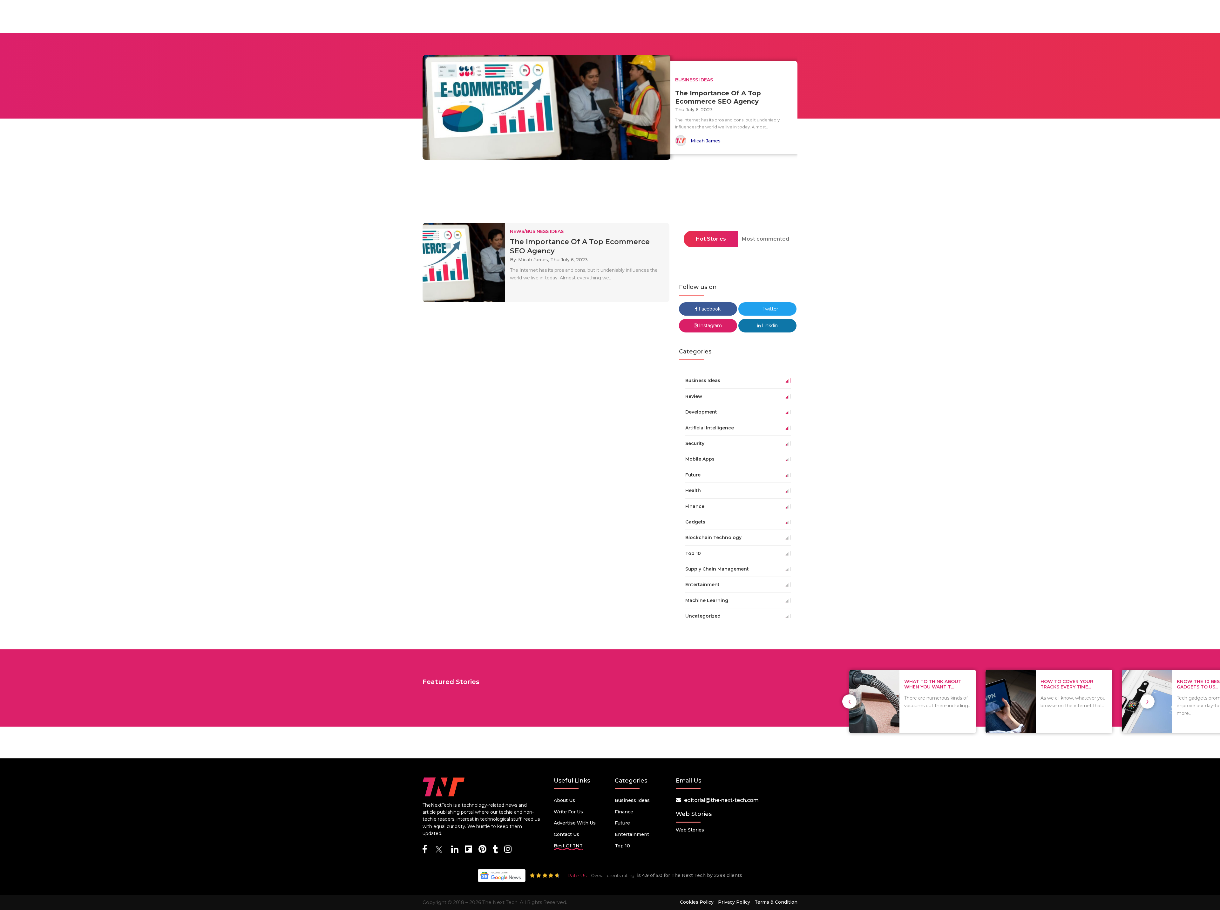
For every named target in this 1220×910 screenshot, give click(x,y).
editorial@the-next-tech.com (721, 800)
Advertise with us (575, 823)
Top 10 (622, 846)
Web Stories (690, 830)
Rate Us (576, 875)
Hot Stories (711, 239)
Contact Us (566, 834)
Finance (624, 812)
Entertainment (632, 834)
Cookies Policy (697, 902)
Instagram (710, 325)
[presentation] (849, 701)
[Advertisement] (610, 193)
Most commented (765, 239)
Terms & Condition (776, 902)
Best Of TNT (568, 846)
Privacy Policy (734, 902)
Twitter (769, 309)
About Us (564, 800)
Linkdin (769, 325)
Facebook (709, 309)
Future (622, 823)
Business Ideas (632, 800)
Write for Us (568, 812)
